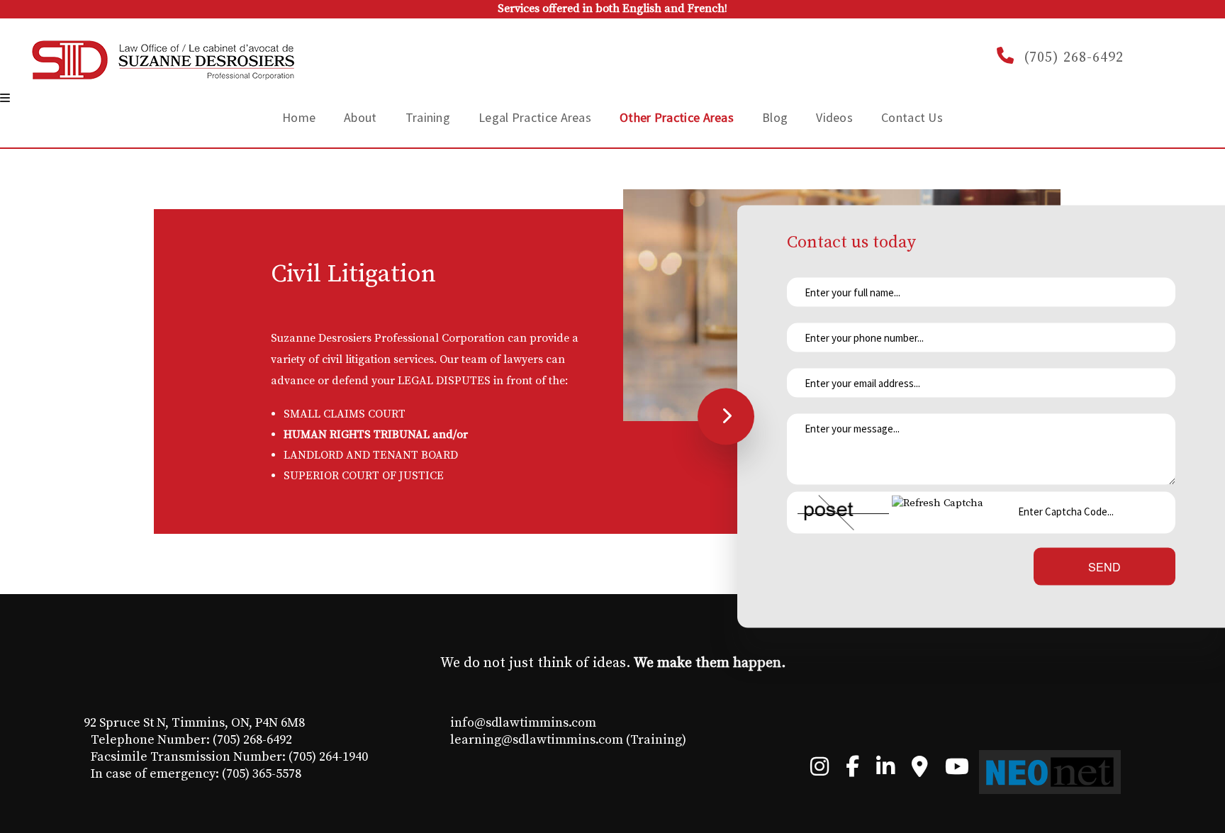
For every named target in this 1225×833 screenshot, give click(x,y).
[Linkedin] (885, 771)
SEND (1104, 567)
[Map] (920, 771)
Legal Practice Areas (535, 117)
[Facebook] (852, 771)
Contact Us (912, 117)
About (360, 117)
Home (298, 117)
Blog (775, 117)
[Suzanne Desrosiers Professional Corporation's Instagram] (819, 771)
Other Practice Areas (677, 117)
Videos (834, 117)
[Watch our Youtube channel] (957, 771)
